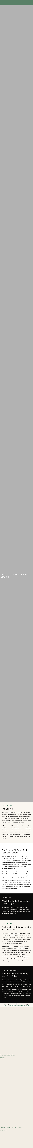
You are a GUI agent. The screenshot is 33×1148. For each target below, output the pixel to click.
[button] (29, 2)
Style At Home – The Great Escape (10, 1127)
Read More (4, 1058)
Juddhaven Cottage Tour (7, 1055)
